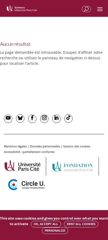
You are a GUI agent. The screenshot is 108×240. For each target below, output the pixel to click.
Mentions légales (15, 146)
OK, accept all (46, 224)
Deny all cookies (81, 224)
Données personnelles (45, 146)
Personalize (55, 230)
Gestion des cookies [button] (76, 146)
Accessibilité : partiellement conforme (29, 152)
